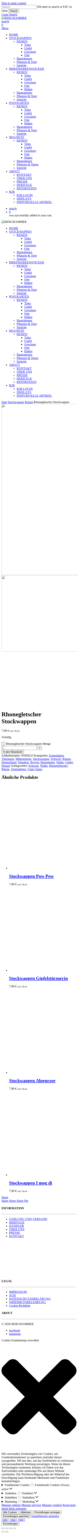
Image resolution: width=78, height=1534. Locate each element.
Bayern (34, 762)
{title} (5, 1519)
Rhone (5, 769)
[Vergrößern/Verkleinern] (3, 1528)
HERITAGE (24, 378)
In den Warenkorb (12, 751)
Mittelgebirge (23, 759)
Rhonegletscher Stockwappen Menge (28, 743)
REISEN (22, 235)
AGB (12, 1295)
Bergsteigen (48, 762)
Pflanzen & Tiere (27, 255)
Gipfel (28, 242)
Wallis (60, 762)
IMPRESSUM (18, 1292)
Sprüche (22, 259)
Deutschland (9, 762)
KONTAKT (24, 368)
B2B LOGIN (25, 388)
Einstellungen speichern (16, 1516)
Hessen (6, 765)
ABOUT (14, 365)
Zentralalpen (56, 755)
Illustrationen (24, 252)
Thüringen (8, 759)
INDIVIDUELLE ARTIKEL (34, 395)
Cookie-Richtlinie (19, 1305)
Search (14, 10)
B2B (12, 385)
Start (4, 402)
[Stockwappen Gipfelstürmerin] (37, 970)
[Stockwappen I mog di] (37, 1174)
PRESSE (22, 375)
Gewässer (30, 245)
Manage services (31, 1505)
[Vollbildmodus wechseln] (6, 1528)
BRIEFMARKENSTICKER (26, 262)
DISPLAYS (24, 392)
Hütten (28, 283)
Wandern (23, 762)
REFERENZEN (27, 382)
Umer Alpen (34, 769)
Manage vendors (52, 1505)
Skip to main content (14, 3)
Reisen (29, 402)
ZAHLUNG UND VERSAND (28, 1219)
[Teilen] (10, 1528)
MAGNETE (16, 330)
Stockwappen (16, 402)
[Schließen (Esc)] (14, 1528)
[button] (9, 14)
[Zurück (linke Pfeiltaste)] (3, 1531)
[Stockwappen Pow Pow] (37, 868)
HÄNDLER (16, 1225)
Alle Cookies (10, 1512)
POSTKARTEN (19, 296)
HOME (13, 228)
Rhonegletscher (58, 765)
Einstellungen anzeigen (47, 1512)
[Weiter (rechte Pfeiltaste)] (6, 1531)
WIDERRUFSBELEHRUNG (27, 1302)
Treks (27, 238)
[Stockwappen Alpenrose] (37, 1072)
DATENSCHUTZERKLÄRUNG (30, 1298)
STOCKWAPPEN (20, 231)
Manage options (11, 1505)
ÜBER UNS (24, 371)
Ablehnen (26, 1512)
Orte (27, 248)
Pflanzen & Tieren (27, 358)
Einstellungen (10, 1523)
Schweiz (56, 759)
